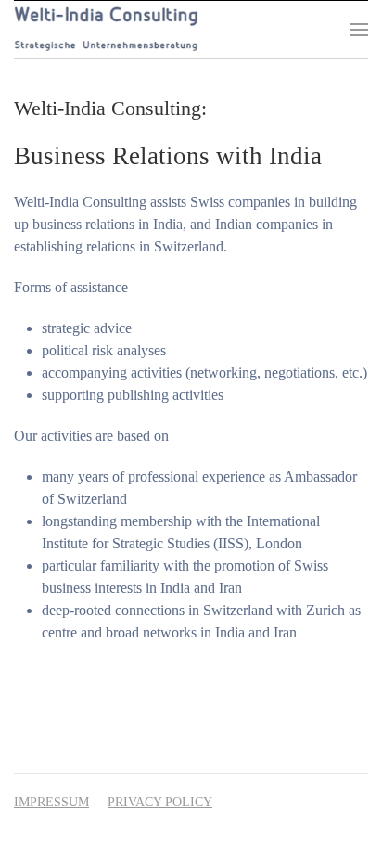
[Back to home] (106, 29)
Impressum (51, 802)
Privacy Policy (160, 802)
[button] (359, 29)
